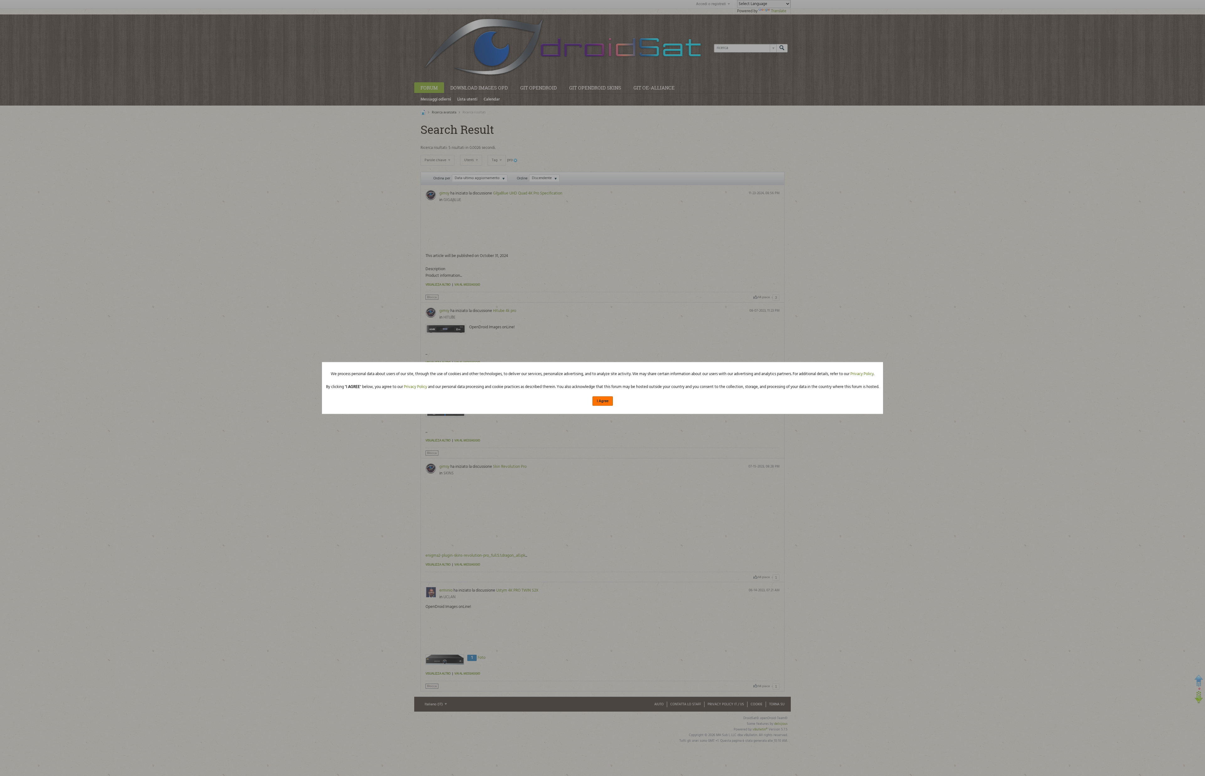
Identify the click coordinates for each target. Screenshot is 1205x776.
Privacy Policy (862, 373)
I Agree (602, 401)
